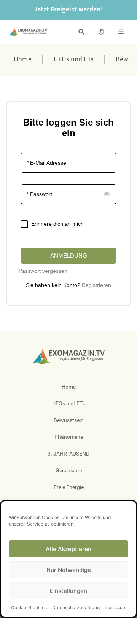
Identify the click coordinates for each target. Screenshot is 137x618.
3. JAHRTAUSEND (68, 454)
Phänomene (68, 437)
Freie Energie (69, 487)
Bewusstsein (69, 420)
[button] (81, 32)
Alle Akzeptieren (68, 549)
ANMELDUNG (68, 255)
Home (23, 60)
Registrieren (96, 285)
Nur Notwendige (68, 569)
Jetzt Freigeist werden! (69, 10)
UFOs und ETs (74, 60)
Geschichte (69, 470)
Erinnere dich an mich (57, 224)
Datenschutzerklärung (76, 607)
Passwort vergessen (43, 271)
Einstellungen (68, 590)
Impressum (115, 607)
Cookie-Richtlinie (29, 607)
